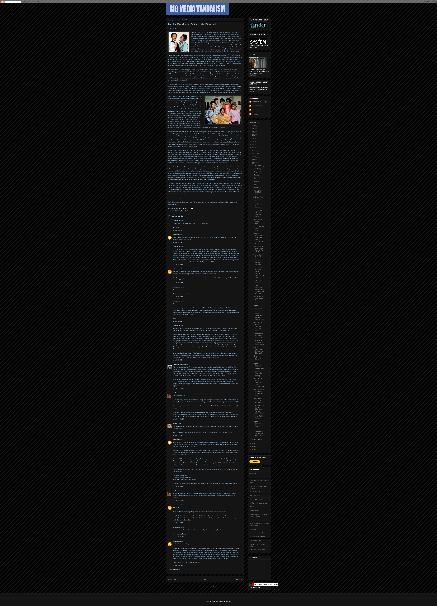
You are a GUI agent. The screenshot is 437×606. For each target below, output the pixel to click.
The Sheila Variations (257, 537)
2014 (254, 144)
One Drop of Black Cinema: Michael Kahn (257, 326)
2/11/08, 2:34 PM (178, 242)
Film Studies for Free (257, 499)
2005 (254, 449)
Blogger (228, 601)
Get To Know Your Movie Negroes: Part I (258, 299)
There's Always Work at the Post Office (258, 335)
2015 (254, 141)
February (257, 187)
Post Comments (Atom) (209, 587)
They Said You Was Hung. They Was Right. (258, 213)
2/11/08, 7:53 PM (178, 321)
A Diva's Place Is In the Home (258, 199)
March (256, 184)
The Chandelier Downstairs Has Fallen (258, 432)
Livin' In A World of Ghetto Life (258, 358)
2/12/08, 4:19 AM (178, 419)
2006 (254, 446)
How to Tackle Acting (258, 417)
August (256, 172)
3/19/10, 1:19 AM (178, 537)
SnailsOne (253, 520)
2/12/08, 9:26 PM (178, 486)
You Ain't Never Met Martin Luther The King (258, 392)
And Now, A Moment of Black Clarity (258, 342)
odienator (176, 234)
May (255, 181)
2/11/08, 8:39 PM (178, 360)
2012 (254, 150)
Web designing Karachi (180, 534)
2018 (254, 132)
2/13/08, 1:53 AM (178, 500)
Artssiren (252, 477)
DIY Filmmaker (254, 495)
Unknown (176, 541)
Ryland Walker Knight (259, 102)
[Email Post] (192, 208)
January (257, 439)
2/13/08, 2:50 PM (178, 523)
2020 (254, 126)
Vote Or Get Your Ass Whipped (257, 400)
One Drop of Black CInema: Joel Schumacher (258, 382)
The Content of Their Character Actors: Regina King (258, 315)
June (256, 178)
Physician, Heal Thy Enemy (257, 374)
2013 (254, 147)
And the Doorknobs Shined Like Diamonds (258, 350)
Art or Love (253, 473)
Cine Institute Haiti (256, 492)
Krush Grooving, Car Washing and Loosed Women (258, 289)
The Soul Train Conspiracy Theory (258, 206)
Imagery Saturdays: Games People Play (258, 366)
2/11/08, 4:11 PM (178, 283)
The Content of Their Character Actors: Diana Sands (258, 409)
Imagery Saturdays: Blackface (258, 307)
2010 (254, 157)
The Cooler (253, 529)
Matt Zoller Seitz (178, 364)
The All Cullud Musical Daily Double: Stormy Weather (258, 260)
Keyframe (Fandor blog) (258, 503)
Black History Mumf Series (180, 211)
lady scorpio (256, 110)
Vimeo (258, 73)
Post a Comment (175, 569)
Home (205, 579)
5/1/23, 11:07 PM (178, 565)
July (255, 175)
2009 (254, 160)
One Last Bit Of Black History (257, 192)
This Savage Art (255, 540)
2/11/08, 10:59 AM (178, 230)
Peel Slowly (253, 510)
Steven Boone (257, 106)
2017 (254, 135)
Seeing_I (175, 423)
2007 (254, 443)
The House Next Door (257, 533)
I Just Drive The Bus (257, 281)
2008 (254, 163)
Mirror (251, 507)
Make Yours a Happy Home (258, 221)
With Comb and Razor (257, 550)
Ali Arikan (176, 393)
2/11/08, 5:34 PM (178, 297)
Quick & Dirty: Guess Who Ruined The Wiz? (258, 249)
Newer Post (172, 579)
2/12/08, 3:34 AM (178, 388)
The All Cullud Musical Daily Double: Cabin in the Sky (258, 272)
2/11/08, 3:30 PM (178, 264)
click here (256, 91)
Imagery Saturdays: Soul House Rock (258, 424)
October (257, 169)
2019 (254, 129)
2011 (254, 154)
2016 (254, 138)
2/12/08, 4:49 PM (178, 435)
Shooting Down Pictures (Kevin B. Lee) (258, 515)
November (258, 166)
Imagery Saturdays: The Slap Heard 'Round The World (258, 238)
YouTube (252, 75)
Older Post (238, 579)
